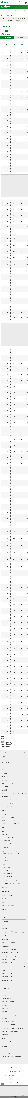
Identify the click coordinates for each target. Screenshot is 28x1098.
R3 (9, 31)
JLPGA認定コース (6, 1018)
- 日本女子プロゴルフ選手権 (10, 880)
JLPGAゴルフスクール (7, 973)
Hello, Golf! (5, 939)
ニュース (4, 752)
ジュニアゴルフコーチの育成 (9, 949)
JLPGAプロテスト (6, 928)
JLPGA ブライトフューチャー (9, 1050)
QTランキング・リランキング (9, 803)
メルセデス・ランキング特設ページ (10, 824)
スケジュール (5, 777)
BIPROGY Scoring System (10, 34)
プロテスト (21, 10)
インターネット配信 (7, 895)
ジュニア (4, 936)
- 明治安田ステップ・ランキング (11, 853)
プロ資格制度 (5, 921)
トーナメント (5, 759)
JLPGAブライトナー (7, 914)
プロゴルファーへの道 (11, 10)
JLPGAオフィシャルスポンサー (9, 1015)
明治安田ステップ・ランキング (9, 820)
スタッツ (4, 827)
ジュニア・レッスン (7, 766)
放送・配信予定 (5, 891)
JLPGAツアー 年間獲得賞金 (8, 817)
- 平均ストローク (7, 844)
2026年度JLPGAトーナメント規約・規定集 (12, 1028)
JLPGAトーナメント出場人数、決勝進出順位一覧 (14, 793)
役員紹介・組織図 (6, 998)
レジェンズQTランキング (8, 806)
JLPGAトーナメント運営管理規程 (10, 1031)
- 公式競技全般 (6, 870)
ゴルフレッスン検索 (7, 980)
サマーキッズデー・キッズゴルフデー (11, 959)
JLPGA (3, 769)
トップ (3, 756)
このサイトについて (14, 1068)
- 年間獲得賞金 (6, 840)
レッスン (4, 966)
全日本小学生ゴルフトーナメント (10, 952)
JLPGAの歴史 (5, 1011)
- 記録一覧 (5, 847)
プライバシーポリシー (14, 1071)
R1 (2, 31)
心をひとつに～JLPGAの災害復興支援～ (11, 1056)
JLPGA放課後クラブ (7, 962)
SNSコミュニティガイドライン (14, 1075)
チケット (4, 899)
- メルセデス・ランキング (9, 837)
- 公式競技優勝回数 (7, 873)
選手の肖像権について (7, 1034)
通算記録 (4, 864)
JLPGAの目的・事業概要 (8, 1002)
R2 (6, 31)
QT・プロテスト (6, 762)
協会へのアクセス (6, 1005)
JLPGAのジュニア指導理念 (8, 943)
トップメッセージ (6, 995)
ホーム (2, 10)
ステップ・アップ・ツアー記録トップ (11, 851)
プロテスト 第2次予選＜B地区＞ (9, 15)
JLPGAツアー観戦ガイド (8, 906)
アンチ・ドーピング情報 (8, 1021)
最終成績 (17, 31)
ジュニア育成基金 (6, 946)
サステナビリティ (6, 1046)
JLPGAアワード (6, 1008)
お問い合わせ (14, 1083)
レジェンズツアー (6, 786)
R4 (13, 31)
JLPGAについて (6, 988)
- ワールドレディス (7, 877)
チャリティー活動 (6, 1053)
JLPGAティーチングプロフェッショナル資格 (13, 932)
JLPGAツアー (5, 780)
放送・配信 (4, 888)
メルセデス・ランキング (8, 814)
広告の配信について (23, 1095)
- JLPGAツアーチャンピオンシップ (11, 883)
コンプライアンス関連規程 (8, 1025)
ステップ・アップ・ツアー (8, 783)
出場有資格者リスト (7, 796)
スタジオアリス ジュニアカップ (9, 956)
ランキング (4, 810)
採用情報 (4, 1038)
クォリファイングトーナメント (9, 800)
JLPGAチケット (6, 902)
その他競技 (4, 790)
